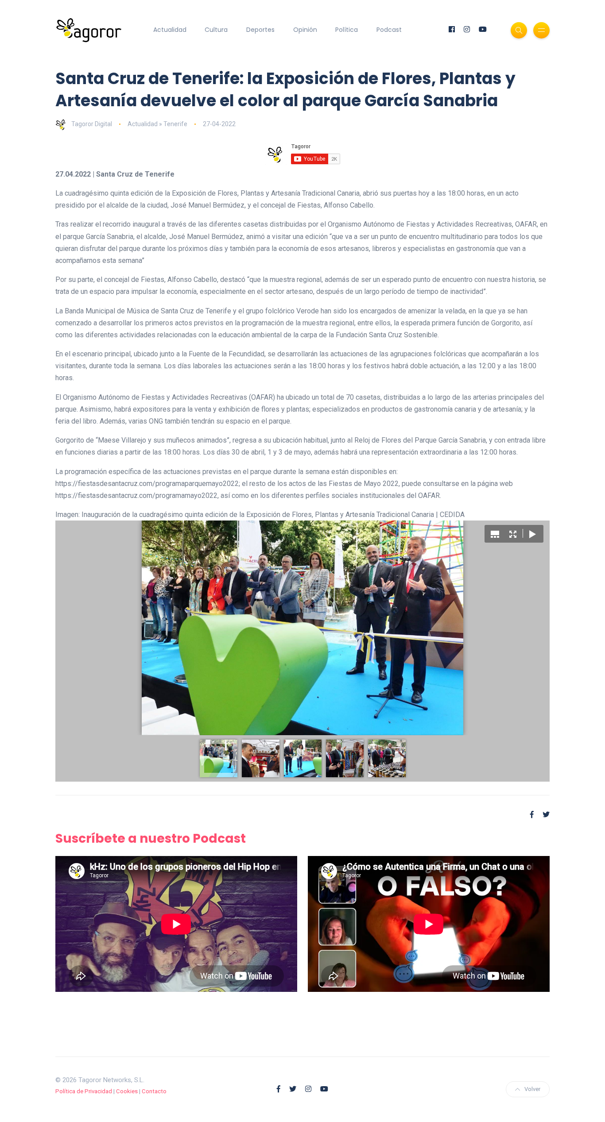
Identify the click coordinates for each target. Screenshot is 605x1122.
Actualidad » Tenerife (157, 123)
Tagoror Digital (91, 123)
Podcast (389, 29)
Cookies (127, 1091)
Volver (532, 1089)
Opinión (305, 29)
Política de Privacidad (83, 1091)
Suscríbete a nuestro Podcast (150, 838)
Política (346, 29)
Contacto (154, 1091)
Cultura (216, 29)
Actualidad (169, 29)
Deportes (260, 29)
